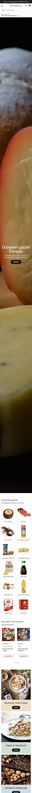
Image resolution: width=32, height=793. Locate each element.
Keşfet (16, 707)
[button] (29, 6)
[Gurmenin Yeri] (16, 6)
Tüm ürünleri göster (7, 624)
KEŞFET (16, 262)
